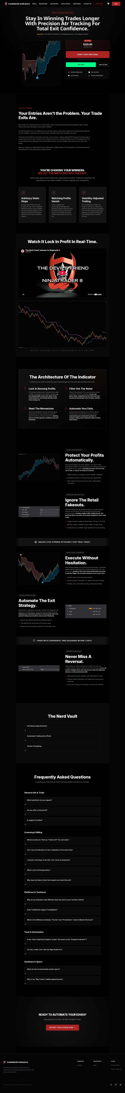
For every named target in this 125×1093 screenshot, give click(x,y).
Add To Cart (103, 64)
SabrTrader (77, 4)
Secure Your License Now (61, 1027)
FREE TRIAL (99, 4)
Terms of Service (116, 1069)
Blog (94, 1065)
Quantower (54, 4)
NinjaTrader (43, 4)
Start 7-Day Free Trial (87, 54)
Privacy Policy (115, 1065)
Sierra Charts (65, 4)
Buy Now (81, 64)
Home (34, 4)
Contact (79, 1065)
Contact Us (87, 4)
